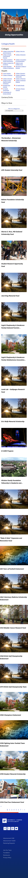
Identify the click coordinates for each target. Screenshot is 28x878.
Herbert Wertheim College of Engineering (8, 67)
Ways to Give (6, 103)
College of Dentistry (20, 73)
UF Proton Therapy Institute (20, 89)
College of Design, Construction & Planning (7, 56)
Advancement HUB (8, 838)
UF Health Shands (20, 85)
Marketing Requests (9, 843)
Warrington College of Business (21, 67)
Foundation (6, 852)
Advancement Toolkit (9, 841)
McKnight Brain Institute (6, 86)
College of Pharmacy (21, 78)
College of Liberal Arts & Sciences (8, 63)
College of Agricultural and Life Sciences (8, 52)
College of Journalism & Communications (21, 60)
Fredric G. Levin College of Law (19, 63)
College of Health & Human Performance (8, 60)
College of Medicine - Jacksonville (21, 76)
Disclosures (6, 855)
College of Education (21, 54)
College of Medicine (7, 75)
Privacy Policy (7, 857)
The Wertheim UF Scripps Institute (7, 93)
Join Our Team (7, 850)
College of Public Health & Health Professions (7, 82)
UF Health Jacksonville (6, 89)
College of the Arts (20, 51)
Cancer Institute (7, 73)
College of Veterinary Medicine (21, 81)
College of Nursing (7, 78)
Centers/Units (7, 97)
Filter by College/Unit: (14, 108)
